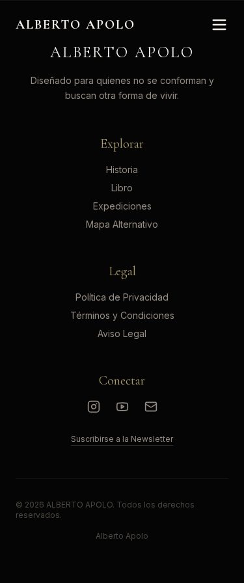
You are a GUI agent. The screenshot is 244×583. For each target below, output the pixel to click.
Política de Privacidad (122, 297)
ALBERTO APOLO (75, 25)
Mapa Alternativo (122, 224)
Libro (122, 187)
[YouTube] (122, 406)
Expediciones (122, 205)
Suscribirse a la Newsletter (122, 439)
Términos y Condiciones (122, 315)
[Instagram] (93, 406)
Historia (122, 169)
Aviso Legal (122, 333)
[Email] (150, 406)
